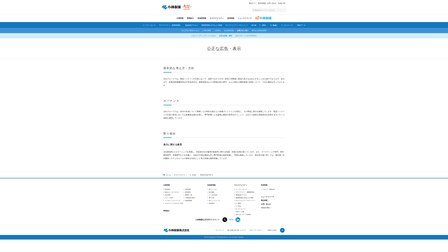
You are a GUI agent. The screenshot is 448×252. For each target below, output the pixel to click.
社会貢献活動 (229, 30)
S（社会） (274, 25)
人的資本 (217, 30)
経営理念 (167, 189)
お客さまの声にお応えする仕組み (203, 36)
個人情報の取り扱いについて (237, 230)
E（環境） (263, 25)
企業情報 (166, 185)
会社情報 (167, 195)
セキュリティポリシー (256, 230)
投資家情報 (211, 185)
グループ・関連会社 (268, 189)
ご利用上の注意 (271, 230)
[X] (224, 220)
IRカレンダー (213, 189)
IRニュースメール (214, 200)
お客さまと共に (242, 30)
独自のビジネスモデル (172, 192)
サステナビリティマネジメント (236, 25)
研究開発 (188, 192)
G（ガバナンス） (287, 25)
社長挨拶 (188, 189)
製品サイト (253, 3)
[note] (231, 220)
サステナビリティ (180, 175)
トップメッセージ (149, 25)
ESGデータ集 (240, 212)
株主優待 (211, 192)
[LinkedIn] (238, 220)
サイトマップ (220, 230)
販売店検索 (262, 3)
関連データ (301, 25)
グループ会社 (169, 198)
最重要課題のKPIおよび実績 (211, 25)
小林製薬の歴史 (190, 198)
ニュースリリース (267, 197)
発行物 (253, 25)
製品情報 (264, 200)
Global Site (281, 3)
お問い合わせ (271, 3)
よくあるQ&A (213, 195)
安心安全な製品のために (191, 30)
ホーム (168, 175)
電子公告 (211, 198)
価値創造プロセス (191, 25)
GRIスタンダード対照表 (243, 214)
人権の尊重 (207, 30)
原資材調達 (188, 200)
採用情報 (264, 185)
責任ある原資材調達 (259, 30)
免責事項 (211, 203)
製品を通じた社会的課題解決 (246, 36)
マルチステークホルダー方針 (174, 203)
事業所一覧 (188, 195)
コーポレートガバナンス (172, 200)
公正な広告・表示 (225, 36)
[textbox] (268, 10)
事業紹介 (166, 211)
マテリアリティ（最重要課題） (170, 25)
